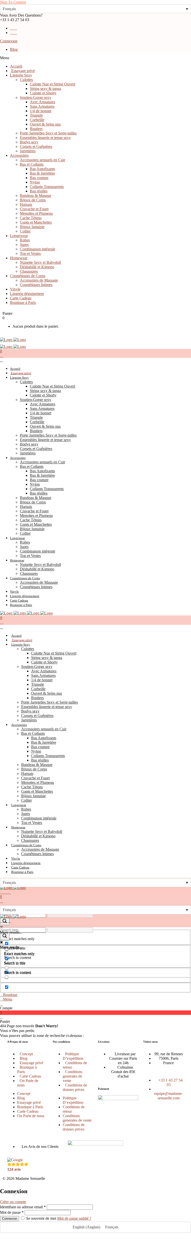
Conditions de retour (75, 1065)
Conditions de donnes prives (75, 1087)
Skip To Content (13, 2)
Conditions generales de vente (72, 1076)
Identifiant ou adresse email (23, 1207)
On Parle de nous (27, 1083)
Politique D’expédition (73, 1056)
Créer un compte (13, 1202)
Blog (14, 49)
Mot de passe (12, 1212)
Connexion (8, 41)
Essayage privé (31, 1063)
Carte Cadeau (30, 1076)
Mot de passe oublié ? (74, 1218)
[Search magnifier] (4, 936)
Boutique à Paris (27, 1069)
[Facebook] (137, 1149)
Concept (26, 1054)
